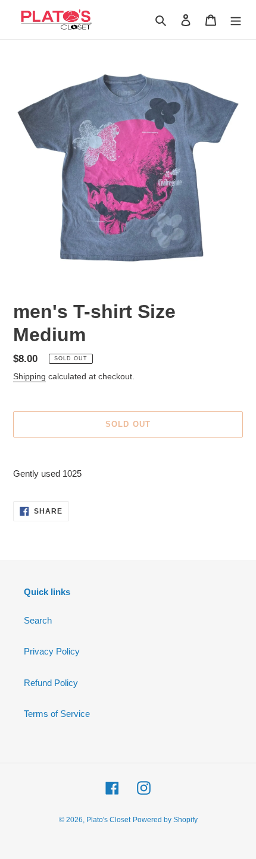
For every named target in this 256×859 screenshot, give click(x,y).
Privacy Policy (52, 651)
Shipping (29, 376)
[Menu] (235, 20)
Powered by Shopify (165, 820)
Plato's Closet (108, 820)
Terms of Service (57, 714)
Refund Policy (51, 683)
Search (38, 620)
